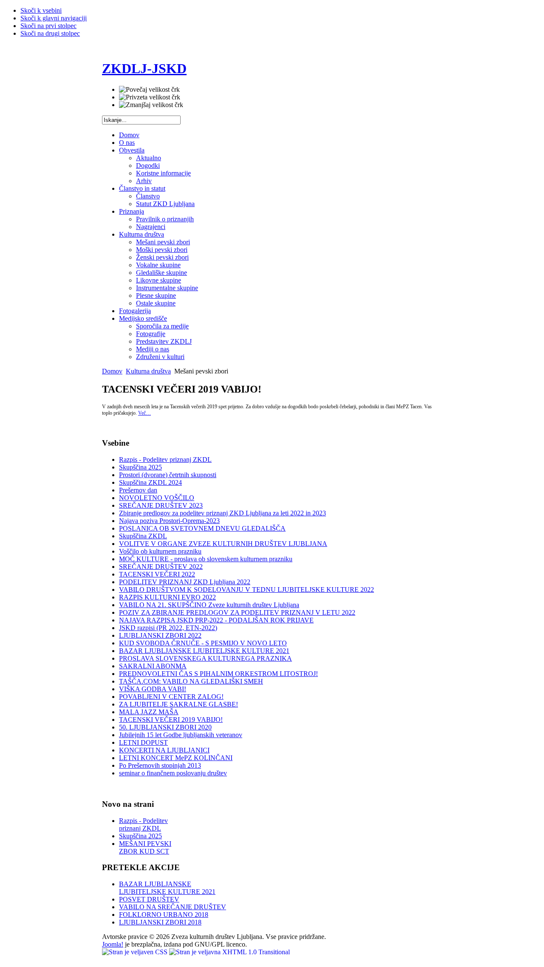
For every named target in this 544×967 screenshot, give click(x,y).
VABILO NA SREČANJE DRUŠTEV (172, 906)
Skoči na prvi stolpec (48, 25)
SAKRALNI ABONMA (153, 666)
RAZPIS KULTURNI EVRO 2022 (167, 597)
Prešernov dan (138, 490)
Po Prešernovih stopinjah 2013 (160, 765)
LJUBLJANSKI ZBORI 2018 (160, 922)
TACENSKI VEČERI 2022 (157, 574)
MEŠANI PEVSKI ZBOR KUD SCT (145, 847)
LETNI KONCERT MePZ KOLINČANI (175, 757)
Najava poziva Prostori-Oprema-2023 (169, 520)
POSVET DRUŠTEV (149, 899)
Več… (144, 413)
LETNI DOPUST (143, 742)
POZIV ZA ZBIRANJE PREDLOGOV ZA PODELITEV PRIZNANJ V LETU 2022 (237, 612)
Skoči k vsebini (41, 10)
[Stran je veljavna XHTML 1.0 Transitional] (229, 952)
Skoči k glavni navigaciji (53, 18)
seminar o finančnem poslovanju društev (173, 773)
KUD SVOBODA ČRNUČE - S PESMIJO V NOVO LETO (203, 643)
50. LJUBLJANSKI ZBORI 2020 (165, 727)
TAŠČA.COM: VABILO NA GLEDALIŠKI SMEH (191, 681)
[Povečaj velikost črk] (149, 89)
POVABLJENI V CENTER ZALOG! (171, 696)
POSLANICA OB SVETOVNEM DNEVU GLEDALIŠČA (202, 528)
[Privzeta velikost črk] (149, 97)
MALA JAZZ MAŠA (148, 711)
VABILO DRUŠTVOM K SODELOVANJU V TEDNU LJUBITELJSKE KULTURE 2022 (246, 589)
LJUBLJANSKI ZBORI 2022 (160, 635)
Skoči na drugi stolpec (50, 33)
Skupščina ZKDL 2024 (150, 482)
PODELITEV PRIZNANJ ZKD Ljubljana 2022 (184, 581)
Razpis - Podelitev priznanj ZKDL (165, 459)
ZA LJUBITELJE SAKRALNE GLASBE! (178, 704)
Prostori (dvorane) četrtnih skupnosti (167, 474)
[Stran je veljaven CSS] (135, 952)
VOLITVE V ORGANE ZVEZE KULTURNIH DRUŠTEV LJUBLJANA (223, 543)
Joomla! (112, 944)
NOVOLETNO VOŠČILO (156, 497)
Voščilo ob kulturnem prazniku (160, 551)
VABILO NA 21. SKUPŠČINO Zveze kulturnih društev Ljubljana (209, 604)
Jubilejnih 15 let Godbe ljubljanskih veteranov (180, 734)
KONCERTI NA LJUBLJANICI (164, 750)
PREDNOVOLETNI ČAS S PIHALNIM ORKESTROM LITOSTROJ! (218, 673)
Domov (112, 371)
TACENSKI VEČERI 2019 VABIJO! (171, 719)
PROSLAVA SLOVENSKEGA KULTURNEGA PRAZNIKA (205, 658)
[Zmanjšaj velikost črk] (151, 105)
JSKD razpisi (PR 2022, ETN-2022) (168, 627)
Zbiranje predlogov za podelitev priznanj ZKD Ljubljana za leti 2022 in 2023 (222, 513)
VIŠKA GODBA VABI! (152, 689)
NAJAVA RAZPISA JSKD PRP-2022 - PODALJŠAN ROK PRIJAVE (216, 620)
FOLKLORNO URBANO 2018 (163, 914)
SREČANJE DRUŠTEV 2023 (161, 505)
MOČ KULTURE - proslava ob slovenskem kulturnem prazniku (205, 559)
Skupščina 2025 (140, 467)
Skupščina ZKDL (143, 536)
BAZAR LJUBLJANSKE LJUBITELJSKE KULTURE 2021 (204, 650)
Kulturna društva (148, 371)
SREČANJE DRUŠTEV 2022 (161, 566)
